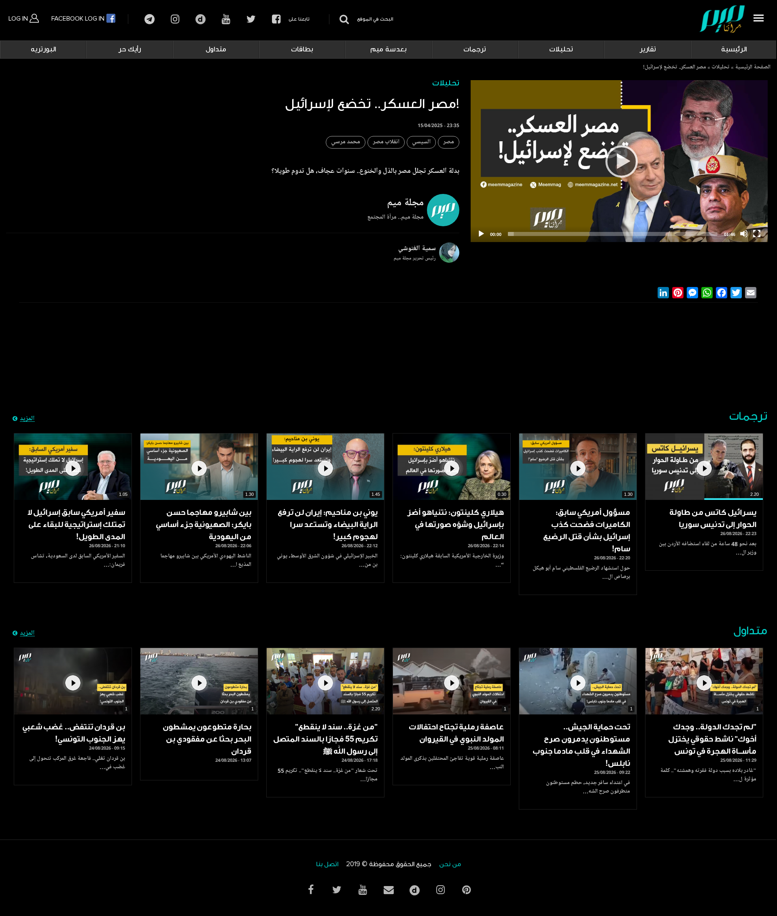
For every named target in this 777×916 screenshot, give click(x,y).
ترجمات (474, 49)
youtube (226, 19)
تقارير (647, 49)
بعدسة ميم (388, 49)
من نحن (450, 864)
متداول (216, 49)
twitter (251, 19)
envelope (388, 890)
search (343, 19)
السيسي (421, 142)
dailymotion (200, 19)
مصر (448, 142)
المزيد (27, 419)
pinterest (466, 890)
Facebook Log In (78, 18)
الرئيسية (734, 49)
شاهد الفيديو (704, 467)
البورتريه (43, 49)
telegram (149, 19)
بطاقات (302, 49)
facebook (276, 19)
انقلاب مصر (386, 142)
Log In (19, 18)
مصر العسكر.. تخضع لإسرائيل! (674, 67)
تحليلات (561, 49)
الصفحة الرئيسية (753, 67)
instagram (175, 19)
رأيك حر (129, 49)
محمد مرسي (345, 142)
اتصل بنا (327, 864)
